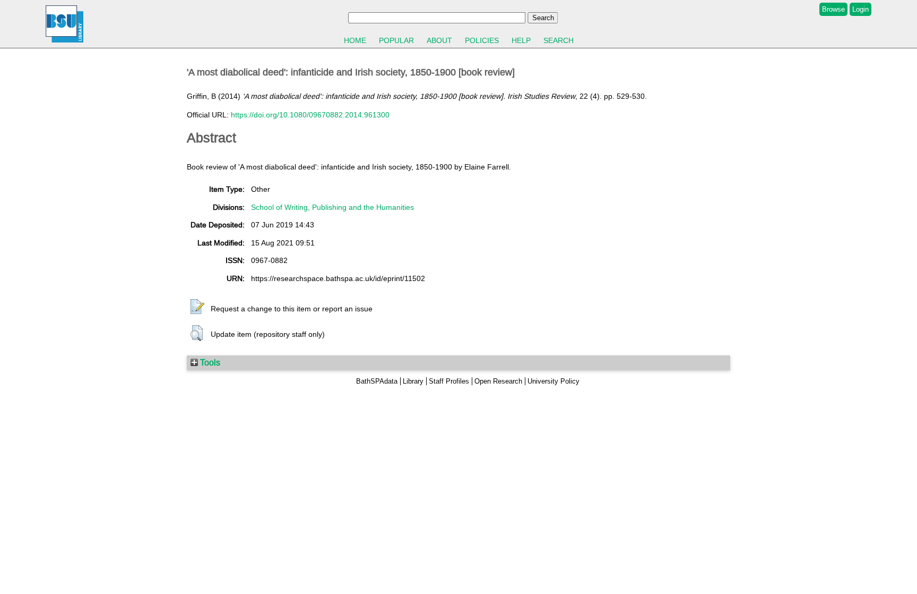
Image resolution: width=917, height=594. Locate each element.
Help (521, 40)
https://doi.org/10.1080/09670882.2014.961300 (310, 115)
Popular (396, 40)
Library (413, 381)
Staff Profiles (449, 381)
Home (355, 40)
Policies (482, 40)
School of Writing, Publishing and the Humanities (332, 207)
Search (558, 40)
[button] (197, 307)
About (439, 40)
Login (860, 9)
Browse (833, 9)
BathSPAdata (376, 381)
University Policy (553, 381)
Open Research (498, 381)
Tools (209, 362)
